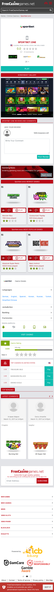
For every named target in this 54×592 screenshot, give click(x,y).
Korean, (31, 296)
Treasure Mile (17, 369)
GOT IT (48, 587)
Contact (12, 580)
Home (3, 16)
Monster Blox (7, 216)
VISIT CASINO (27, 334)
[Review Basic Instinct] (40, 244)
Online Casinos (13, 16)
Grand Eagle (16, 383)
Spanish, (23, 296)
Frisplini (5, 425)
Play (48, 369)
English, (14, 296)
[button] (49, 396)
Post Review (43, 157)
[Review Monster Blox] (13, 196)
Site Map (49, 580)
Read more (46, 175)
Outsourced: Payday (37, 216)
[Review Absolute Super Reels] (13, 244)
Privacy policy (38, 580)
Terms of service (23, 580)
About (3, 580)
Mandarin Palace (18, 376)
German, (5, 296)
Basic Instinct (34, 263)
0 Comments (29, 52)
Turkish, (49, 296)
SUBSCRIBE (42, 481)
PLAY (27, 69)
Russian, (40, 296)
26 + (27, 62)
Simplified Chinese (9, 300)
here (37, 590)
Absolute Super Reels (10, 263)
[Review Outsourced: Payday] (40, 196)
